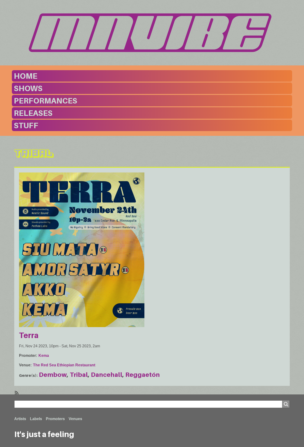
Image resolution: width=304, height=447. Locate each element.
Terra (28, 335)
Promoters (55, 419)
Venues (75, 419)
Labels (36, 419)
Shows (28, 88)
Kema (43, 356)
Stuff (26, 125)
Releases (33, 113)
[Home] (152, 32)
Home (25, 75)
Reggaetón (142, 374)
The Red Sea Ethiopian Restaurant (64, 365)
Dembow (53, 374)
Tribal (79, 374)
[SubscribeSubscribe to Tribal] (16, 392)
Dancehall (106, 374)
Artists (20, 419)
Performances (45, 100)
